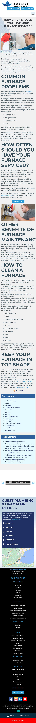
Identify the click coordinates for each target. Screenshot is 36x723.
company (8, 403)
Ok (18, 711)
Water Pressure (10, 430)
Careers (18, 672)
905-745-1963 (18, 578)
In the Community (18, 674)
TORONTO (9, 531)
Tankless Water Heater (13, 423)
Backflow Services (18, 613)
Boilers (18, 643)
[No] (34, 708)
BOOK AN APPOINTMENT (19, 716)
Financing (18, 684)
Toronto (18, 590)
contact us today (16, 519)
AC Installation (18, 648)
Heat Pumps (18, 645)
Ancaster (18, 585)
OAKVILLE (9, 536)
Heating (7, 414)
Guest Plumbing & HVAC (23, 381)
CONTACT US (27, 9)
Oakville (18, 592)
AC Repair (18, 650)
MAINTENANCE (18, 688)
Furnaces (8, 405)
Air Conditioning (10, 401)
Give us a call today (21, 387)
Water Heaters (10, 428)
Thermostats (9, 426)
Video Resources (18, 682)
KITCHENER (9, 540)
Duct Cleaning (18, 663)
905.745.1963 (13, 9)
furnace (28, 92)
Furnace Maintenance (18, 640)
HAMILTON (9, 527)
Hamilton (8, 412)
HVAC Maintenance (11, 416)
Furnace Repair (18, 638)
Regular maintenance (8, 52)
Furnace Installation (18, 636)
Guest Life (8, 410)
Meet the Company (18, 669)
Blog (18, 677)
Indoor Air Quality (18, 660)
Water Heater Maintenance (18, 610)
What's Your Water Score (18, 618)
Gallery (18, 679)
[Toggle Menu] (33, 13)
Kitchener (18, 595)
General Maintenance (12, 408)
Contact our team (7, 195)
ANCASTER (9, 523)
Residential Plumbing (18, 605)
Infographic (9, 419)
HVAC (18, 628)
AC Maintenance (18, 653)
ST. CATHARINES (11, 544)
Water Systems (18, 615)
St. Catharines (18, 597)
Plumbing (8, 421)
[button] (2, 482)
